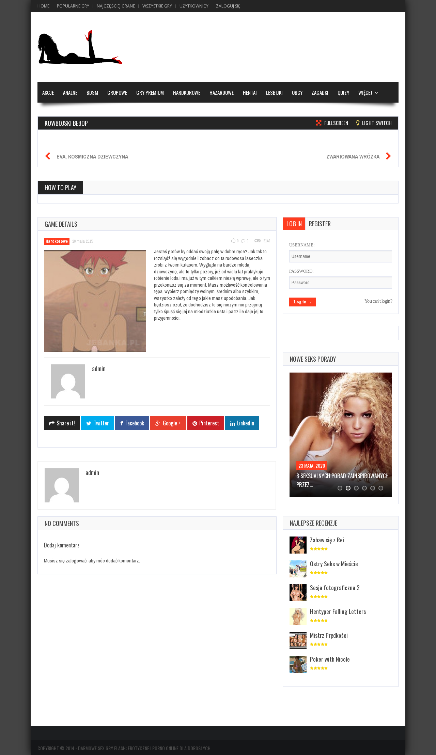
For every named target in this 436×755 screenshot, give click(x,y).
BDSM (92, 92)
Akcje (48, 92)
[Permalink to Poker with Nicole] (298, 664)
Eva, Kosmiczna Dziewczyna (92, 156)
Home (43, 6)
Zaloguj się (228, 6)
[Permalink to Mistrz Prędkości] (298, 641)
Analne (70, 92)
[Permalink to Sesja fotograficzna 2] (298, 593)
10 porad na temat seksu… (327, 476)
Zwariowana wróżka (352, 156)
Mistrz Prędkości (329, 635)
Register (320, 223)
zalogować (76, 560)
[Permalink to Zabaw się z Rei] (298, 545)
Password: (301, 271)
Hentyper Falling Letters (338, 611)
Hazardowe (221, 92)
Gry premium (150, 92)
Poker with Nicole (330, 658)
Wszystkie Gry (157, 6)
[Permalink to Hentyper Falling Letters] (298, 617)
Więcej (365, 92)
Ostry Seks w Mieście (334, 563)
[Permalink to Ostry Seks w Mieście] (298, 569)
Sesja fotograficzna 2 (335, 587)
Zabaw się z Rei (327, 539)
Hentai (250, 92)
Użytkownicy (194, 6)
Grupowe (117, 92)
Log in (294, 223)
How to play (60, 187)
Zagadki (320, 92)
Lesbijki (274, 92)
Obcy (297, 92)
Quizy (343, 92)
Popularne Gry (73, 6)
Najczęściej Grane (116, 6)
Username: (302, 244)
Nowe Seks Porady (313, 358)
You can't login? (378, 301)
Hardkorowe (186, 92)
